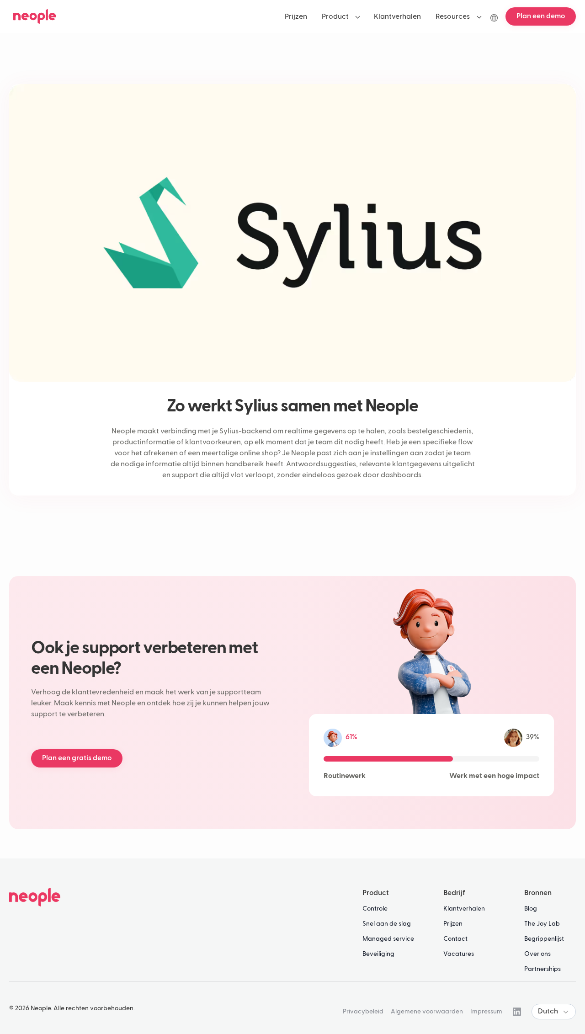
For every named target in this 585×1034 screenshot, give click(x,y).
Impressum (486, 1011)
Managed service (388, 939)
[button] (341, 16)
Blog (530, 909)
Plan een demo (540, 16)
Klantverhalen (464, 909)
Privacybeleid (363, 1011)
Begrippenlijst (544, 939)
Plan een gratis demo (77, 758)
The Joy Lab (542, 924)
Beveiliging (378, 954)
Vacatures (458, 954)
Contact (455, 939)
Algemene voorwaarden (427, 1011)
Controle (375, 909)
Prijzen (453, 924)
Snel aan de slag (386, 924)
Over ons (537, 954)
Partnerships (542, 969)
